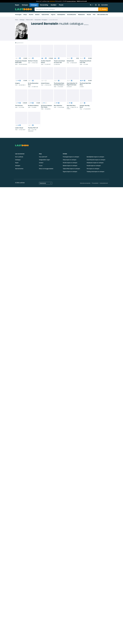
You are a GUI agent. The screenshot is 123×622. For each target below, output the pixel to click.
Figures (53, 14)
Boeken (37, 14)
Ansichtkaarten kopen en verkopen (96, 159)
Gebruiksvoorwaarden (85, 183)
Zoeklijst (53, 5)
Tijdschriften (45, 14)
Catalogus (34, 5)
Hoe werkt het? (43, 157)
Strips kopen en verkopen (69, 159)
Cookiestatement (104, 183)
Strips (25, 14)
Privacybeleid (95, 183)
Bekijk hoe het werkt (82, 1)
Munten (31, 14)
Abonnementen (19, 168)
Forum (61, 5)
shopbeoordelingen (71, 1)
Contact (41, 162)
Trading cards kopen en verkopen (95, 171)
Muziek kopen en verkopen (94, 165)
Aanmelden (104, 5)
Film (94, 14)
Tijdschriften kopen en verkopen (71, 168)
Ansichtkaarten (71, 14)
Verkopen (25, 5)
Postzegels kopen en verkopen (71, 157)
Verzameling (44, 5)
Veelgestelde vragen (44, 159)
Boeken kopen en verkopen (70, 165)
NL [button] (90, 5)
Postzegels (18, 14)
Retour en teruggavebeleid (46, 168)
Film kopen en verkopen (93, 168)
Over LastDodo (19, 157)
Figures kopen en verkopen (70, 171)
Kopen (17, 5)
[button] (98, 4)
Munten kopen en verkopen (70, 162)
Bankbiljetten (61, 14)
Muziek (89, 14)
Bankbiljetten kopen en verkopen (95, 157)
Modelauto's (81, 14)
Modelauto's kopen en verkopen (95, 162)
